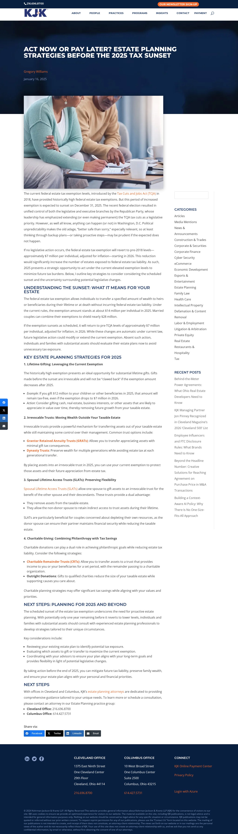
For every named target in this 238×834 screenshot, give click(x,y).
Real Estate (182, 341)
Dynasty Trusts (38, 450)
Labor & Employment (189, 323)
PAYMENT (200, 13)
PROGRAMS (139, 13)
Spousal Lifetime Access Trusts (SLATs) (51, 489)
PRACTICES (116, 13)
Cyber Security (184, 258)
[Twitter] (4, 410)
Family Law (181, 293)
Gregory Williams (36, 72)
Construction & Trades (190, 240)
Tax (176, 359)
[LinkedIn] (4, 418)
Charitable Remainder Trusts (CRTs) (53, 562)
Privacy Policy (183, 775)
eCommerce (183, 264)
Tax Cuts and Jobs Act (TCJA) (136, 193)
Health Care (182, 299)
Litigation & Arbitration (190, 329)
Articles (179, 216)
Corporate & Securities (190, 246)
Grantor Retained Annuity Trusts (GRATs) (57, 441)
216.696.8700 (83, 793)
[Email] (4, 426)
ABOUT (76, 13)
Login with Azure (186, 791)
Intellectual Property (188, 305)
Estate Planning (185, 287)
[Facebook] (4, 402)
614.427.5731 (133, 793)
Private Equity (184, 335)
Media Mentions (185, 222)
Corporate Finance (187, 252)
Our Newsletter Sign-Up (178, 4)
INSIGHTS (162, 13)
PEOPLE (94, 13)
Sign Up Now (192, 173)
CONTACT (183, 13)
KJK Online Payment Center (193, 766)
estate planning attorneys (106, 692)
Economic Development (191, 270)
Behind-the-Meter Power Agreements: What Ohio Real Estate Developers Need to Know (189, 391)
